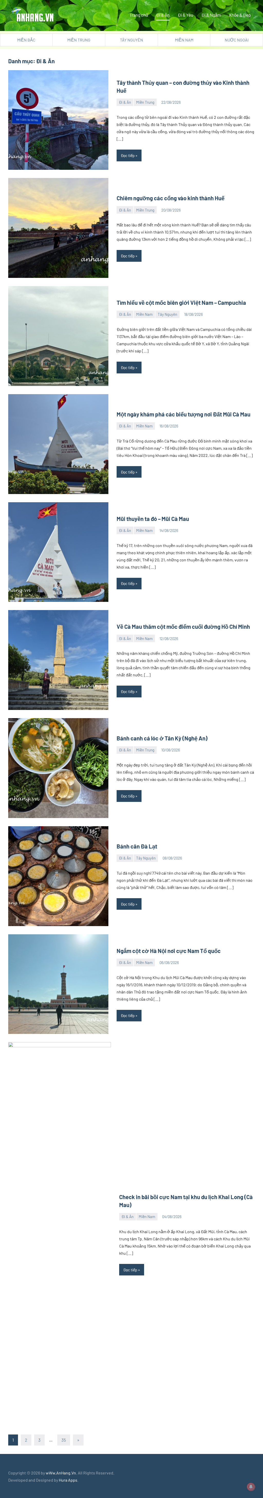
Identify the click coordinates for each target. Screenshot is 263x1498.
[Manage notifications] (251, 1487)
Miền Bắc (26, 39)
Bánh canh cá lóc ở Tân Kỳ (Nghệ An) (162, 738)
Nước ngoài (237, 39)
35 (63, 1439)
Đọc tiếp (128, 155)
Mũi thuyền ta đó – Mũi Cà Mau (153, 518)
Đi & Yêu (185, 14)
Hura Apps (68, 1480)
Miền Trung (78, 39)
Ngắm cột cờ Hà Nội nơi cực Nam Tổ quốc (169, 950)
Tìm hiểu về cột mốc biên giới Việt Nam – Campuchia (181, 302)
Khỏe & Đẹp (240, 14)
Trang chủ (138, 14)
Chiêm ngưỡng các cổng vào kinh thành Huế (170, 198)
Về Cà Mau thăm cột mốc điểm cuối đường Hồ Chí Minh (183, 626)
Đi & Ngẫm (211, 14)
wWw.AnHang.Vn (61, 1472)
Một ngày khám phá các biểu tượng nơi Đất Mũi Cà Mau (183, 414)
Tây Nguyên (131, 39)
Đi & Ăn (163, 14)
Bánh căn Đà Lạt (137, 846)
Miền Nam (184, 39)
